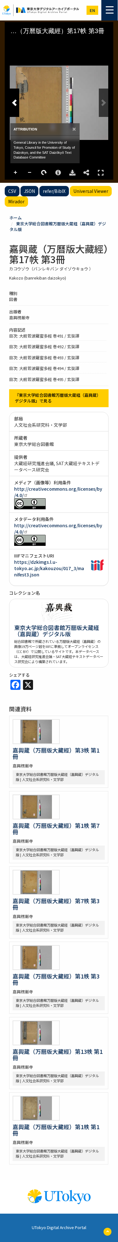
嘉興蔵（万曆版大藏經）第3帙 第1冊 (56, 753)
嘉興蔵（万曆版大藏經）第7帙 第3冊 (56, 904)
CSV (12, 191)
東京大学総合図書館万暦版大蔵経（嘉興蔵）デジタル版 (57, 227)
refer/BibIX (54, 191)
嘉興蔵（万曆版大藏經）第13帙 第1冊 (58, 1054)
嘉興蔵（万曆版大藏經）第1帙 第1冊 (56, 1130)
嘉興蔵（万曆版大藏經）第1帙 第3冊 (56, 979)
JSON (29, 191)
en (92, 10)
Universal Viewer (90, 191)
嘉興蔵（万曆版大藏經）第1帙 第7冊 (56, 828)
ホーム (15, 218)
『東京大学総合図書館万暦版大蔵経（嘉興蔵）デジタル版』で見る (58, 398)
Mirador (16, 201)
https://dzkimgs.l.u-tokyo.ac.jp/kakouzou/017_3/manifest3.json (49, 568)
